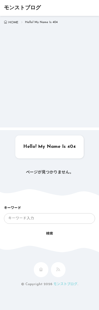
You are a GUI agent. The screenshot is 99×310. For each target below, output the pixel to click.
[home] (41, 269)
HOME (13, 22)
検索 (49, 233)
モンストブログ (22, 8)
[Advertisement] (49, 77)
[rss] (58, 269)
